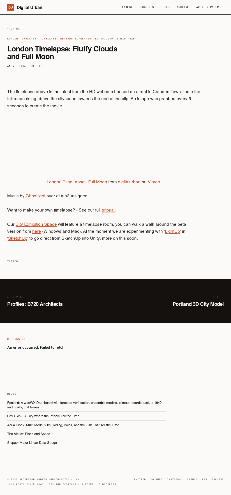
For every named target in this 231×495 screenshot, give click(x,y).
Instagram (174, 479)
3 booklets (107, 484)
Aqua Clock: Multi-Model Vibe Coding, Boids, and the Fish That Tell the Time (63, 424)
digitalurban (129, 181)
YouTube (156, 479)
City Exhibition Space (36, 224)
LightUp (172, 231)
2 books (87, 484)
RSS (204, 479)
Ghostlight (35, 195)
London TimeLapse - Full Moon (77, 181)
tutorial (108, 210)
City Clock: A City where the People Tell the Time (43, 415)
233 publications (62, 484)
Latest (127, 7)
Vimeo (154, 181)
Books (165, 7)
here (36, 231)
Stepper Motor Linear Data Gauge (32, 442)
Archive (183, 7)
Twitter (140, 479)
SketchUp (17, 238)
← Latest (14, 28)
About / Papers (208, 7)
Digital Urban (25, 7)
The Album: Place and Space (28, 433)
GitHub (192, 479)
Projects (147, 7)
